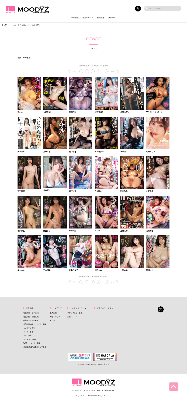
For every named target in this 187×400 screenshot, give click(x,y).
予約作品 (75, 18)
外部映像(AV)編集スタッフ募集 (34, 347)
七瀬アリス (150, 152)
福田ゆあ (21, 231)
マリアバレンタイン (154, 112)
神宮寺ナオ (99, 152)
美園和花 (72, 112)
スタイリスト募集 (30, 339)
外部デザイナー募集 (30, 320)
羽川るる (124, 191)
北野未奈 (149, 191)
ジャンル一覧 (14, 25)
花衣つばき (99, 112)
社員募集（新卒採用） (31, 313)
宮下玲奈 (21, 191)
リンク (52, 320)
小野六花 (72, 231)
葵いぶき (72, 152)
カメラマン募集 (29, 328)
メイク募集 (27, 335)
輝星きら (21, 152)
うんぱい (98, 191)
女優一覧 (112, 18)
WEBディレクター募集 (31, 343)
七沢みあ (124, 270)
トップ (4, 25)
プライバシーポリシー (106, 308)
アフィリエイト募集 (74, 313)
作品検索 (100, 18)
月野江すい (124, 112)
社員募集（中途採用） (31, 317)
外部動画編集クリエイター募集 (34, 324)
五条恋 (123, 152)
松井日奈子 (73, 270)
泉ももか (21, 270)
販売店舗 (53, 313)
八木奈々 (47, 190)
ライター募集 (28, 332)
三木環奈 (47, 270)
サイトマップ (55, 317)
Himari (20, 112)
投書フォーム (72, 317)
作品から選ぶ (88, 18)
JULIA (97, 231)
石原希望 (47, 112)
